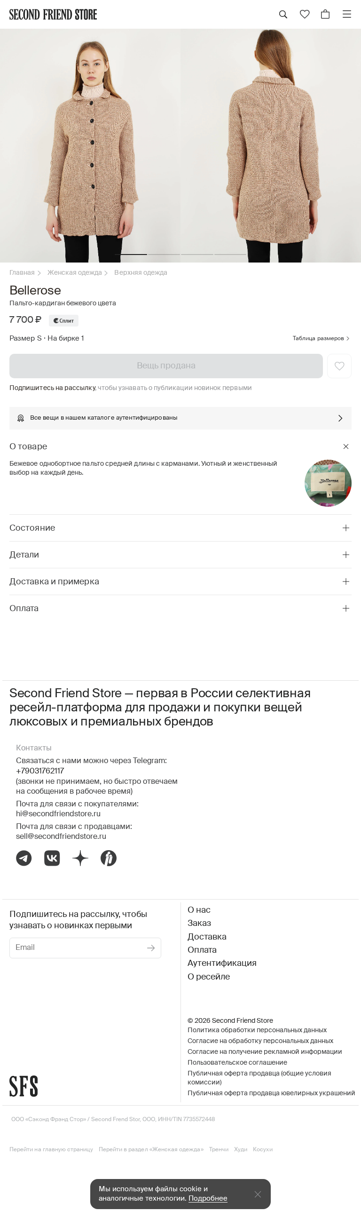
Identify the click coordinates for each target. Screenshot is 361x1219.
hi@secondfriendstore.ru (58, 814)
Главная (22, 273)
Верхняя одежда (140, 273)
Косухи (262, 1150)
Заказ (199, 923)
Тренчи (218, 1150)
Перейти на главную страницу (51, 1150)
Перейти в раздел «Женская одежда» (151, 1150)
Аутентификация (222, 963)
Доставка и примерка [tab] (54, 582)
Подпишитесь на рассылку (52, 388)
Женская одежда (74, 273)
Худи (240, 1150)
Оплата (202, 950)
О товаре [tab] (28, 447)
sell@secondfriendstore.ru (61, 837)
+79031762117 (40, 771)
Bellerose (35, 291)
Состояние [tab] (32, 528)
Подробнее (208, 1198)
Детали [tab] (24, 555)
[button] (131, 254)
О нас (199, 910)
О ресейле (209, 977)
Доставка (207, 937)
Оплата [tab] (24, 609)
